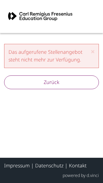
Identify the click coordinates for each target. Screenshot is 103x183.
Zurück (51, 82)
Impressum (17, 165)
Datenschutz (49, 165)
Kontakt (78, 165)
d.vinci (93, 175)
